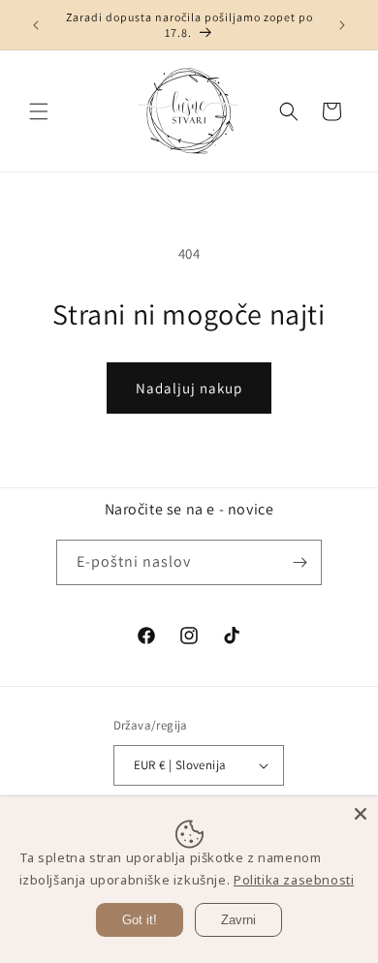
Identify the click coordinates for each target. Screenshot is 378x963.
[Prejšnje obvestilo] (36, 25)
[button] (38, 111)
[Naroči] (299, 562)
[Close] (360, 813)
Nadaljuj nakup (189, 388)
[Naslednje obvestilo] (342, 25)
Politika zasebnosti (294, 879)
